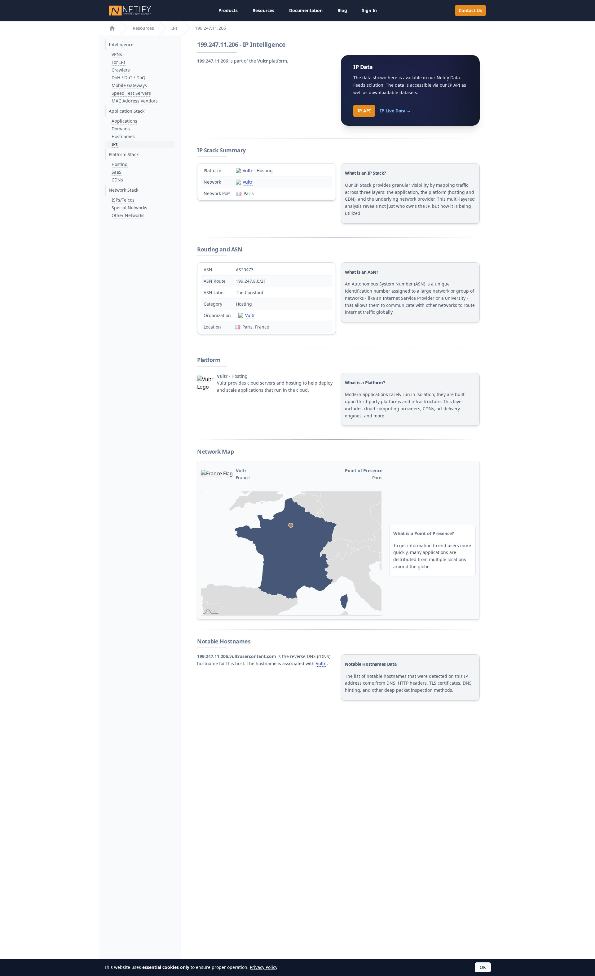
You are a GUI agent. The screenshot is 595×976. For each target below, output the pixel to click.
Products (228, 10)
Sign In (369, 10)
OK (483, 967)
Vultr (248, 170)
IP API (364, 111)
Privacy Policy (263, 967)
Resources (263, 10)
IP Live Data (395, 111)
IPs (174, 28)
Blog (342, 10)
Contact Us (470, 10)
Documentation (306, 10)
